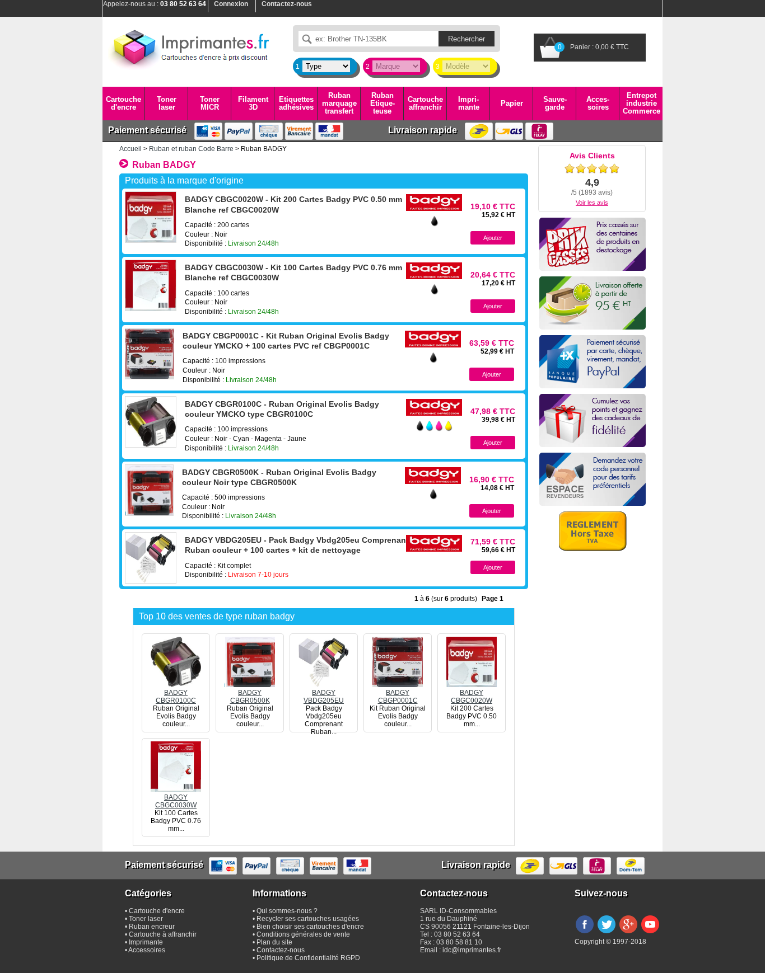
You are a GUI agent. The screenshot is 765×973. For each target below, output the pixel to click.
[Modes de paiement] (592, 361)
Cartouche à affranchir (163, 934)
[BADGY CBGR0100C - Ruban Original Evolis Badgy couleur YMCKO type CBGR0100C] (150, 422)
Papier (512, 103)
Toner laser (166, 103)
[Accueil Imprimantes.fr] (189, 47)
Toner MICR (210, 103)
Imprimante (468, 103)
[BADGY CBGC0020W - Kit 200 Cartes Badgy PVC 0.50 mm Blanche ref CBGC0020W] (150, 217)
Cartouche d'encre (123, 103)
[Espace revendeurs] (592, 479)
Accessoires (597, 103)
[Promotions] (592, 244)
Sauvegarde (555, 103)
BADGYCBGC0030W (176, 801)
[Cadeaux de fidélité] (592, 420)
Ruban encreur (152, 926)
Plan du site (274, 942)
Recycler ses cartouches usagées (307, 919)
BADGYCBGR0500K (250, 696)
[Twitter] (606, 934)
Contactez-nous (280, 950)
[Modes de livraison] (592, 303)
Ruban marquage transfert (339, 103)
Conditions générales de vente (303, 934)
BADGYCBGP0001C (398, 696)
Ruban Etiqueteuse (382, 103)
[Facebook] (585, 934)
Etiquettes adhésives (296, 103)
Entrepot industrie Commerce (641, 103)
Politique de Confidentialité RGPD (308, 958)
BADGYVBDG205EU (324, 696)
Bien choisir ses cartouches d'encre (310, 926)
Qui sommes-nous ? (287, 911)
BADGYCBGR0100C (176, 696)
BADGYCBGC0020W (471, 696)
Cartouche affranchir (425, 103)
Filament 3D (253, 103)
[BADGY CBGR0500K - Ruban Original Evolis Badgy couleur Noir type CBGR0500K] (149, 490)
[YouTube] (650, 934)
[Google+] (628, 934)
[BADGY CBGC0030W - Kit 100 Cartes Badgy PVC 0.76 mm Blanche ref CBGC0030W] (150, 285)
